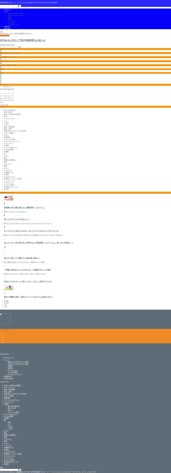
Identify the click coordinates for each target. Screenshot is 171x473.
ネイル (6, 168)
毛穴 (5, 116)
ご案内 (6, 145)
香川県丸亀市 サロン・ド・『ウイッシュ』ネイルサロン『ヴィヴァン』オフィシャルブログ (28, 2)
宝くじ (6, 135)
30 (1, 102)
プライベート (8, 183)
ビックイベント (9, 118)
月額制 (9, 17)
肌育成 (9, 19)
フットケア (8, 170)
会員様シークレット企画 (12, 178)
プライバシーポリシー (12, 141)
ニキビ (6, 124)
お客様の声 (7, 26)
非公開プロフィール (11, 187)
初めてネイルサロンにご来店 (15, 15)
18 (5, 98)
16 (1, 98)
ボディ (6, 156)
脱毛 (5, 162)
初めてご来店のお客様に (12, 114)
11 (5, 96)
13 (9, 96)
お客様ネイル (8, 172)
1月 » (7, 104)
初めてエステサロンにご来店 (15, 13)
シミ (5, 120)
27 (9, 100)
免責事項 (19, 472)
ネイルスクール (9, 176)
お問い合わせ (7, 28)
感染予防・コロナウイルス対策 (15, 131)
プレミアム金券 (9, 139)
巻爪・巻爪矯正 (9, 126)
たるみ (6, 122)
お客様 (6, 174)
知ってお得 (8, 112)
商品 (5, 166)
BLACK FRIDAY (10, 110)
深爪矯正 (7, 137)
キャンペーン (11, 20)
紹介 (5, 158)
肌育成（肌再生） (10, 160)
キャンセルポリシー (13, 24)
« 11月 (2, 104)
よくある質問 (11, 22)
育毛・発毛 (8, 129)
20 (9, 98)
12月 (5, 305)
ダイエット (8, 164)
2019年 (6, 303)
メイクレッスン (9, 180)
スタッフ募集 (8, 133)
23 (1, 100)
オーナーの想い (9, 185)
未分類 (6, 189)
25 (5, 100)
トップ (6, 11)
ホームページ (7, 9)
